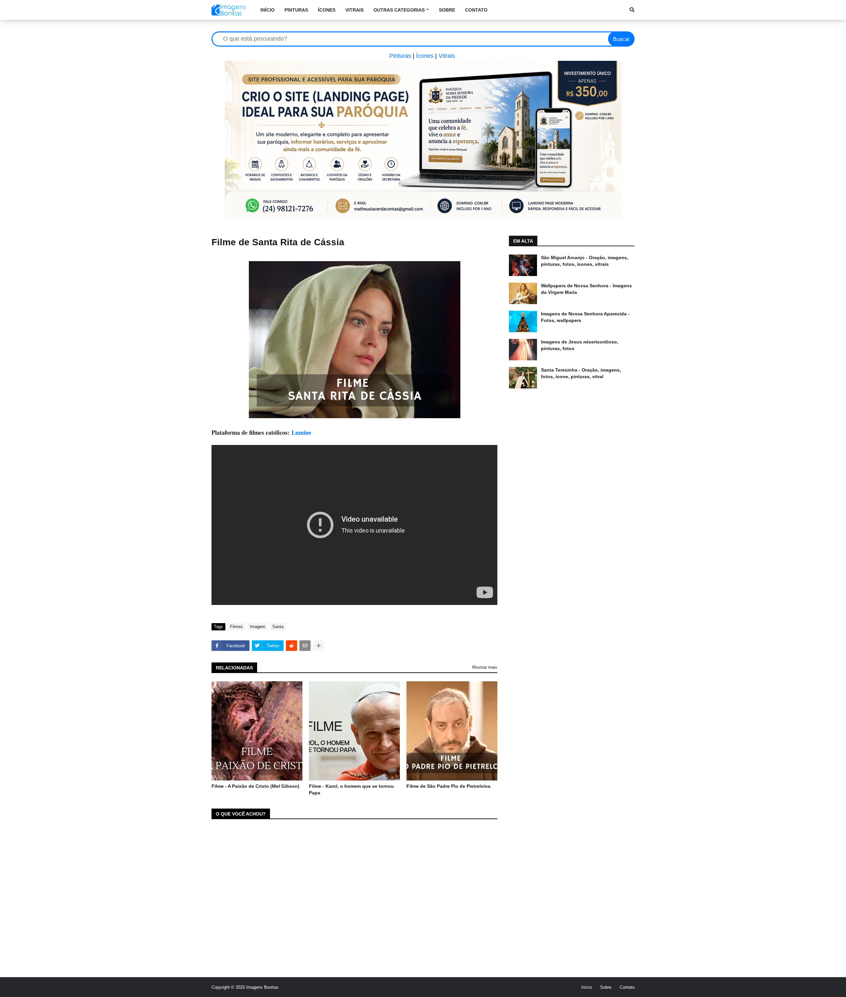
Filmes (236, 626)
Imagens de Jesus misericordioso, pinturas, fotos (579, 345)
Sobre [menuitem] (447, 10)
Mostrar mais (484, 667)
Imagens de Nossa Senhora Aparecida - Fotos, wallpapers (585, 317)
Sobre (605, 987)
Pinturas (400, 56)
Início (586, 987)
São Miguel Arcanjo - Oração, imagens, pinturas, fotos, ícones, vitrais (584, 261)
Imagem (257, 626)
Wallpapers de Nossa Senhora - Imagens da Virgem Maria (586, 289)
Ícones (425, 56)
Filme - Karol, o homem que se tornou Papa (351, 789)
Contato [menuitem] (476, 10)
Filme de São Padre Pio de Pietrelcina (448, 786)
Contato (627, 987)
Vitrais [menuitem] (354, 10)
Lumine (301, 432)
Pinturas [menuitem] (296, 10)
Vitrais (447, 56)
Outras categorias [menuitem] (399, 10)
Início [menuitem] (267, 10)
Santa (278, 626)
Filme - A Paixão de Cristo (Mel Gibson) (255, 786)
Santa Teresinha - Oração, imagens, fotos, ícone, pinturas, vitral (581, 373)
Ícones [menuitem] (326, 10)
